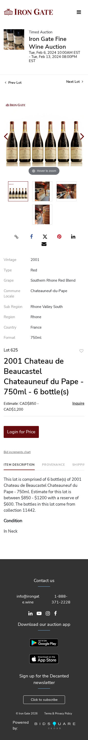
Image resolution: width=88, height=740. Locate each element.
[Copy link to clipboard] (17, 237)
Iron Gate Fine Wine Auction (47, 43)
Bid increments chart (17, 452)
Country (10, 327)
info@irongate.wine (28, 599)
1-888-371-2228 (61, 599)
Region (9, 316)
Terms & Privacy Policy (58, 713)
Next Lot (73, 82)
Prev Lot (14, 82)
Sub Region (13, 306)
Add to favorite (81, 351)
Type (8, 270)
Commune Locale (12, 293)
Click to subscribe (44, 699)
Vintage (10, 259)
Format (9, 337)
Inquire (78, 403)
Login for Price (21, 432)
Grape (9, 280)
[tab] (19, 466)
